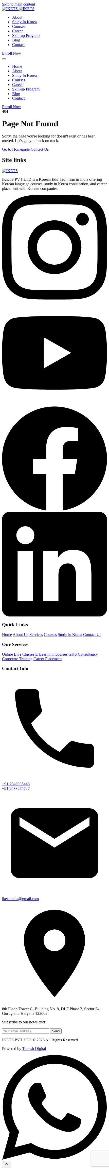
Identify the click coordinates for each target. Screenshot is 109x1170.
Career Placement (47, 659)
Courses (18, 26)
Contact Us (40, 149)
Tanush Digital (34, 1048)
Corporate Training (17, 659)
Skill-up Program (26, 35)
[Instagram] (54, 298)
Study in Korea (70, 634)
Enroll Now (11, 53)
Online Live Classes (18, 654)
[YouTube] (54, 404)
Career (17, 31)
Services (36, 634)
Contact (18, 44)
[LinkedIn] (54, 615)
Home (17, 66)
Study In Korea (24, 22)
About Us (20, 634)
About (17, 17)
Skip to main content (18, 4)
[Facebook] (54, 509)
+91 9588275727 (16, 788)
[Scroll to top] (6, 1164)
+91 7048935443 (16, 784)
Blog (16, 40)
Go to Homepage (16, 149)
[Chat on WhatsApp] (54, 1158)
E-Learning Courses (51, 654)
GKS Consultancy (83, 654)
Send (56, 1031)
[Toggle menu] (4, 59)
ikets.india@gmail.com (20, 899)
